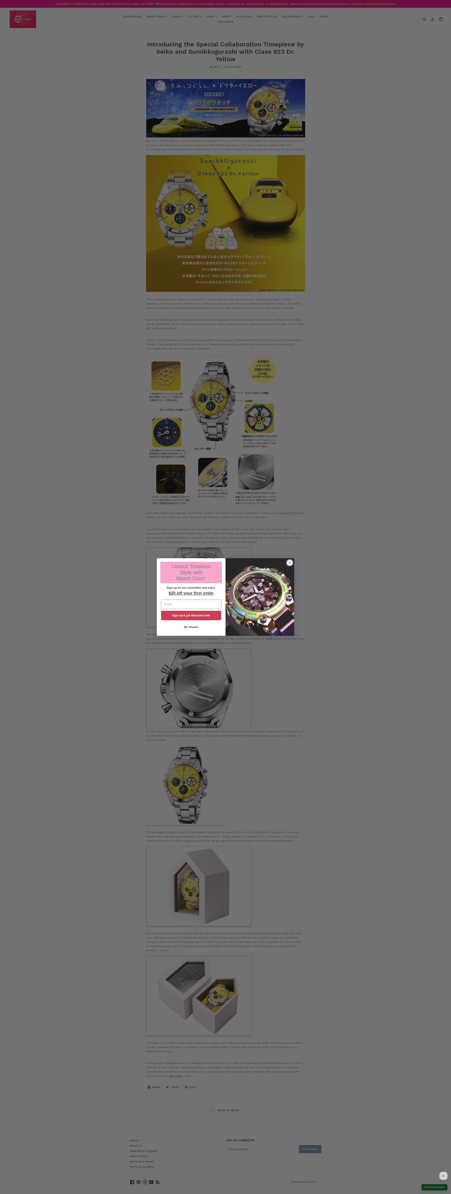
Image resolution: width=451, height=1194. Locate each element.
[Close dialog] (290, 563)
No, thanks (191, 627)
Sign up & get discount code (191, 615)
